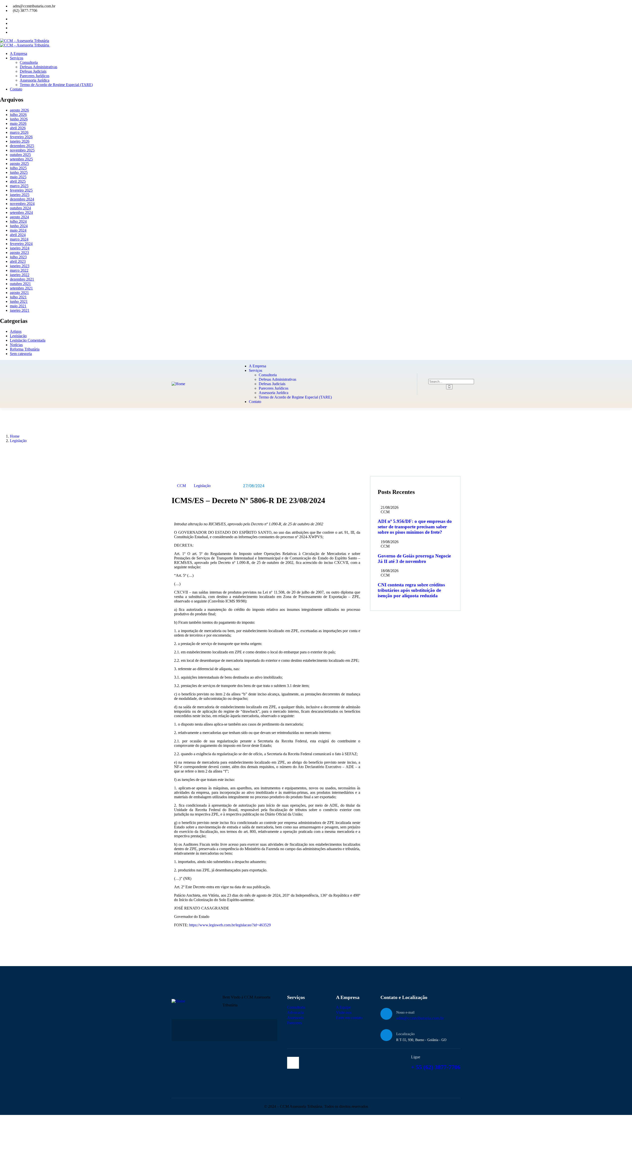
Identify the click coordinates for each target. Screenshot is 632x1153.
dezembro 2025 (22, 146)
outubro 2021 (20, 284)
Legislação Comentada (27, 340)
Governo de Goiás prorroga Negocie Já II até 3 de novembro (414, 558)
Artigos (15, 331)
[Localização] (386, 1035)
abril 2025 (18, 181)
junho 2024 (19, 226)
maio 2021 (18, 306)
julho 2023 (18, 257)
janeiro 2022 (19, 275)
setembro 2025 (21, 159)
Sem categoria (21, 354)
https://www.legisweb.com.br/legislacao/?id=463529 (230, 925)
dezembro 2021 (22, 279)
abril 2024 (18, 235)
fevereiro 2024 (21, 244)
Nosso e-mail (405, 1012)
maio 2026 (18, 123)
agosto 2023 (19, 252)
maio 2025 (18, 177)
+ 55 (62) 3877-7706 (435, 1067)
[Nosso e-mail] (386, 1014)
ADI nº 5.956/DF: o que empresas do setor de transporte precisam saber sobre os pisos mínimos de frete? (415, 527)
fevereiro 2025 (21, 190)
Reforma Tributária (25, 349)
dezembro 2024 (22, 199)
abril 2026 (18, 128)
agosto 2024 (19, 217)
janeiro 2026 (19, 141)
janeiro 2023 (19, 266)
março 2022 (19, 270)
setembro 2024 (21, 212)
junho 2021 (19, 301)
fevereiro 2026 (21, 137)
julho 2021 (18, 297)
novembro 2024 (22, 203)
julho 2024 (18, 221)
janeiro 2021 (19, 310)
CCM (181, 486)
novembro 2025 (22, 150)
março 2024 (19, 239)
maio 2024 (18, 230)
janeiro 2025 (19, 195)
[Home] (178, 384)
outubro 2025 (20, 155)
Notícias (16, 345)
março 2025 (19, 186)
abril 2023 (18, 261)
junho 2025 (19, 172)
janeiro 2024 (19, 248)
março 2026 (19, 132)
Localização (405, 1034)
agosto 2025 (19, 163)
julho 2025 (18, 168)
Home (15, 436)
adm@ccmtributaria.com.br (420, 1018)
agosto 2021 (19, 292)
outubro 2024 (20, 208)
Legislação (18, 336)
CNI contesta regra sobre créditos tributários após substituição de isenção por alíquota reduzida (411, 590)
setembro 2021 (21, 288)
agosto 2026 (19, 110)
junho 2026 (19, 119)
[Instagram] (293, 1063)
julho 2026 (18, 114)
